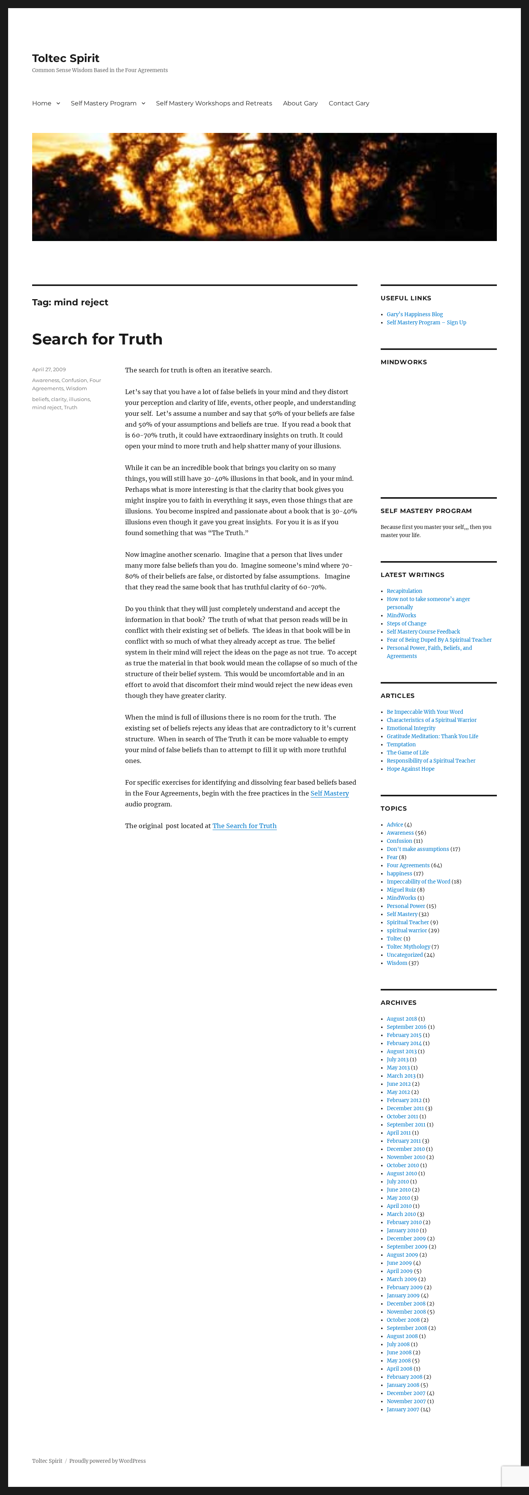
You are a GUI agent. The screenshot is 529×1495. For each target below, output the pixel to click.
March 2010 (401, 1214)
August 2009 (402, 1255)
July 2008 (398, 1344)
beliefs (40, 399)
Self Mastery (330, 793)
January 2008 (403, 1385)
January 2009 (403, 1295)
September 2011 (406, 1124)
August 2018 (402, 1019)
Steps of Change (406, 623)
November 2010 (406, 1157)
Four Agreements (408, 865)
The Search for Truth (245, 826)
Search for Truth (97, 338)
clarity (59, 399)
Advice (395, 825)
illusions (79, 399)
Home (42, 103)
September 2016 (407, 1027)
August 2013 (402, 1051)
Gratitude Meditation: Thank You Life (432, 736)
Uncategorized (405, 955)
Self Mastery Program (104, 103)
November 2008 (406, 1312)
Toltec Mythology (408, 947)
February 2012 (404, 1100)
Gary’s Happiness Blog (415, 314)
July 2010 (398, 1181)
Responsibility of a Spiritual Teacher (431, 761)
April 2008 (399, 1369)
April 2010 (399, 1206)
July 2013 (398, 1059)
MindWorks (401, 615)
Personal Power (406, 906)
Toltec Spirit (66, 58)
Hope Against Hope (411, 769)
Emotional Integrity (411, 728)
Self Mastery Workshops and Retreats (214, 103)
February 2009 (405, 1287)
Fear (392, 857)
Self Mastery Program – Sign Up (426, 322)
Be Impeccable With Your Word (425, 712)
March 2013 (401, 1076)
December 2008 (406, 1303)
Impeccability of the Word (418, 881)
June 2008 (399, 1352)
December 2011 (405, 1108)
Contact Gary (349, 103)
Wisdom (76, 388)
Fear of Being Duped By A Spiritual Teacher (439, 640)
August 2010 (402, 1173)
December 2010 (406, 1149)
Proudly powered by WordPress (107, 1461)
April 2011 (399, 1133)
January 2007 (403, 1409)
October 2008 (403, 1320)
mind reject (47, 407)
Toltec (394, 938)
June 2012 (399, 1084)
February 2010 (404, 1222)
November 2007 (406, 1401)
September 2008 (407, 1328)
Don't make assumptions (418, 849)
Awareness (45, 380)
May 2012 (398, 1092)
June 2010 (399, 1190)
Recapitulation (405, 591)
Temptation (401, 744)
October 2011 (402, 1116)
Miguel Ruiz (401, 890)
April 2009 (400, 1271)
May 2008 (399, 1360)
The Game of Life (408, 752)
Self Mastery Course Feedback (423, 632)
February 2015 (404, 1035)
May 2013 (398, 1067)
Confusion (74, 380)
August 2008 (402, 1336)
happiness (399, 873)
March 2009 (402, 1279)
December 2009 (406, 1238)
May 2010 (398, 1198)
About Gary (300, 103)
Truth (70, 407)
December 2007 (406, 1393)
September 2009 (407, 1247)
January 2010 (403, 1230)
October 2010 (403, 1165)
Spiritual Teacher (408, 922)
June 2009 (399, 1263)
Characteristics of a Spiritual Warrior (432, 720)
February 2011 (404, 1141)
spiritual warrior (407, 930)
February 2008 (405, 1377)
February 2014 (404, 1043)
